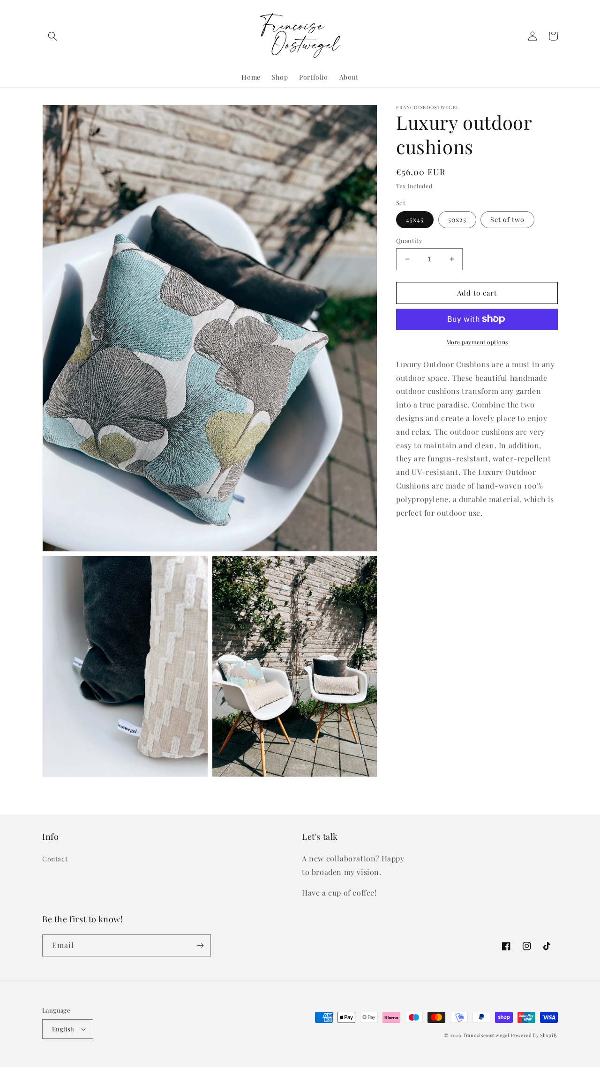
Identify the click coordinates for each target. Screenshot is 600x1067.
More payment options (477, 341)
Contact (55, 858)
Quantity (409, 241)
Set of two (507, 219)
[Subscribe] (200, 945)
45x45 (415, 219)
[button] (52, 36)
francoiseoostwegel (487, 1035)
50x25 (457, 219)
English (63, 1029)
